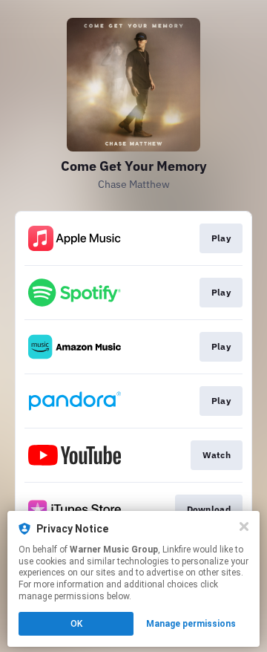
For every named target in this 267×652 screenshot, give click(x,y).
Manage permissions (191, 624)
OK (76, 624)
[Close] (244, 526)
